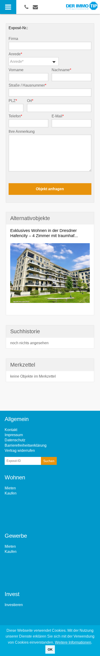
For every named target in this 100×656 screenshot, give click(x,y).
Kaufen (11, 493)
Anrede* (16, 61)
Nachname (61, 70)
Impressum (14, 435)
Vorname (16, 70)
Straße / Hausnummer (27, 85)
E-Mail (58, 116)
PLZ (13, 101)
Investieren (14, 605)
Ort (30, 101)
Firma (13, 39)
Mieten (10, 488)
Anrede (15, 54)
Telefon (15, 116)
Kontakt (11, 430)
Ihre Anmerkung (22, 131)
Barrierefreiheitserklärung (26, 445)
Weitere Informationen (73, 642)
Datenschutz (15, 440)
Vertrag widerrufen (20, 451)
